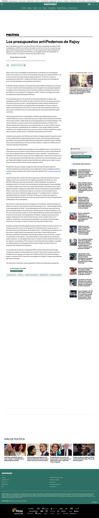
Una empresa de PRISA (18, 510)
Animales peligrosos (91, 1)
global (30, 8)
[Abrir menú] (2, 4)
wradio (47, 511)
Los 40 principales (39, 509)
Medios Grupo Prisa (18, 514)
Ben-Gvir (37, 1)
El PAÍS (32, 509)
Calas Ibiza (59, 1)
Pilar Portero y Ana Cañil (19, 57)
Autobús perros (73, 1)
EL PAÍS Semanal (64, 511)
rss (3, 486)
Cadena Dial (59, 511)
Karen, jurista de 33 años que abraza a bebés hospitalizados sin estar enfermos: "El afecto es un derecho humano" (85, 271)
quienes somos (5, 479)
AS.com (66, 509)
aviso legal (52, 482)
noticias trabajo (62, 8)
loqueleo (66, 513)
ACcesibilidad (53, 486)
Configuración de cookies (56, 477)
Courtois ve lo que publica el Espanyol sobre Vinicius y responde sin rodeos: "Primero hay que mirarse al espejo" (84, 230)
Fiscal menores (22, 1)
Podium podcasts (46, 513)
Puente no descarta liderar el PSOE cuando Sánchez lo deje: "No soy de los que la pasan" (83, 458)
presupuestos (44, 275)
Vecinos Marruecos (13, 1)
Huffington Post (34, 511)
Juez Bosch (66, 1)
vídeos (44, 8)
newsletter (5, 484)
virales (35, 8)
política (24, 8)
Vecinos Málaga (82, 1)
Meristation (73, 513)
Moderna (38, 513)
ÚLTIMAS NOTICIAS (72, 8)
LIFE (40, 8)
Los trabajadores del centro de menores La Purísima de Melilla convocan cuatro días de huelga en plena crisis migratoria (85, 173)
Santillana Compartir (55, 509)
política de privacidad (55, 484)
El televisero (52, 8)
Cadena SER (61, 509)
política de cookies (54, 479)
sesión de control (55, 275)
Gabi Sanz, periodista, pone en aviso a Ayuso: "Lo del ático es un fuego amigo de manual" (14, 458)
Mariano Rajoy (11, 275)
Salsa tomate (53, 1)
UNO (42, 511)
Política (12, 35)
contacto (4, 482)
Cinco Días (52, 511)
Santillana (46, 509)
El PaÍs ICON (53, 513)
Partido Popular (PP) (31, 275)
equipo (3, 477)
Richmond (31, 513)
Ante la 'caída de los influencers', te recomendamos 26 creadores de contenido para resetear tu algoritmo (85, 217)
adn (71, 509)
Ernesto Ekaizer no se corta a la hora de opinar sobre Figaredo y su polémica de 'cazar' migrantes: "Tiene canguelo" (60, 459)
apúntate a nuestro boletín (81, 156)
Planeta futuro (70, 511)
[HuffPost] (7, 473)
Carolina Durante (44, 1)
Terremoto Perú (30, 1)
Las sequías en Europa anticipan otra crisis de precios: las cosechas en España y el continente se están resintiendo (85, 283)
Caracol (77, 509)
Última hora (89, 4)
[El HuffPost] (50, 4)
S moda (59, 513)
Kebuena (75, 511)
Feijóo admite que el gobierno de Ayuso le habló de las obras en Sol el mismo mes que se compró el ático (37, 458)
